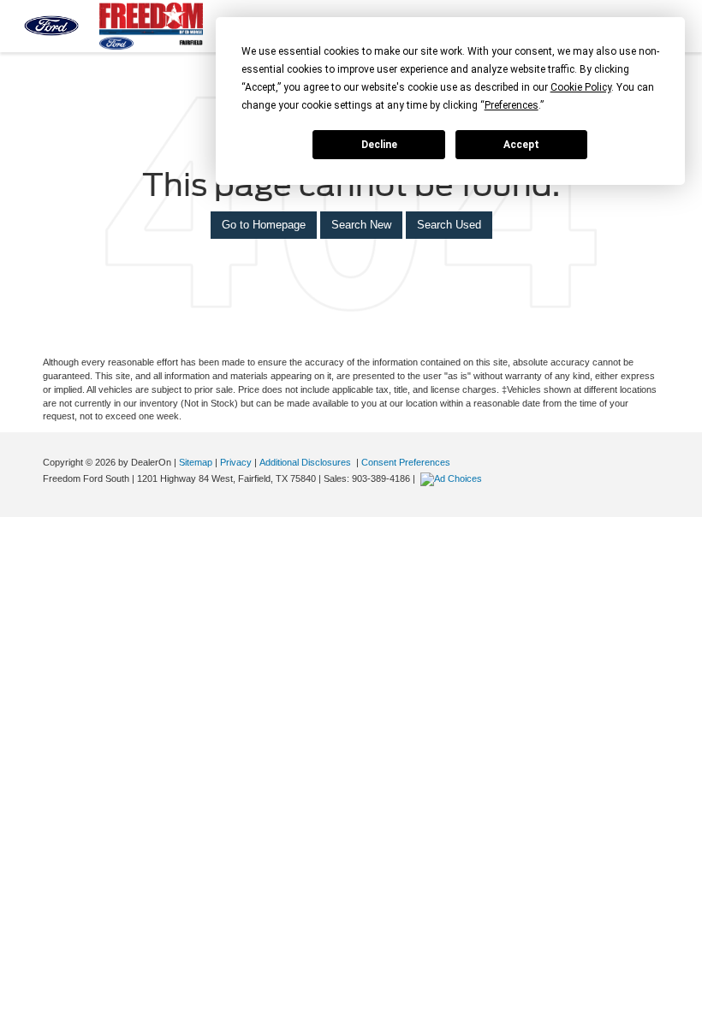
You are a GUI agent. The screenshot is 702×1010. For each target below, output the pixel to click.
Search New (361, 224)
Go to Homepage (264, 224)
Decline (379, 145)
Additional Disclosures (306, 462)
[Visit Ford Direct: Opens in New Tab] (453, 478)
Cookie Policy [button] (580, 87)
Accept (521, 145)
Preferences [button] (511, 105)
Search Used (449, 224)
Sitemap (195, 462)
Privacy (236, 462)
